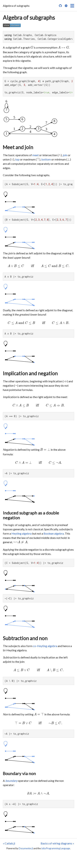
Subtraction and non (25, 638)
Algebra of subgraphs (29, 17)
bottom (46, 159)
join (65, 155)
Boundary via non (19, 773)
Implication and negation (30, 373)
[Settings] (66, 5)
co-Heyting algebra (45, 646)
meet (35, 155)
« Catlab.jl (9, 843)
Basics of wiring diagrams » (57, 843)
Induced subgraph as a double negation (31, 515)
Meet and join (18, 147)
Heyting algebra (21, 533)
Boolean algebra (54, 533)
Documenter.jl (26, 848)
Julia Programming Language (55, 848)
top (17, 159)
